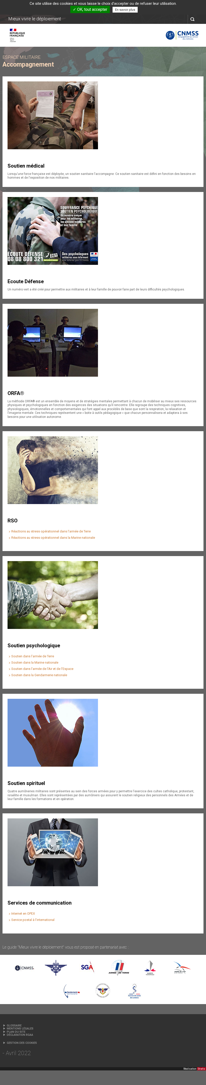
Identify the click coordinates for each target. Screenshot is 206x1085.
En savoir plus (125, 10)
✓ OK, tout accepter (90, 9)
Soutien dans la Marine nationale (34, 662)
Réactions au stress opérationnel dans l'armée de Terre (51, 531)
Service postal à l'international (33, 920)
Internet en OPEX (23, 913)
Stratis (201, 1068)
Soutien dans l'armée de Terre (32, 656)
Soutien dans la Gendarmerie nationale (39, 675)
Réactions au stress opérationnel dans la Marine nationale (53, 537)
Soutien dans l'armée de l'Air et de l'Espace (42, 669)
